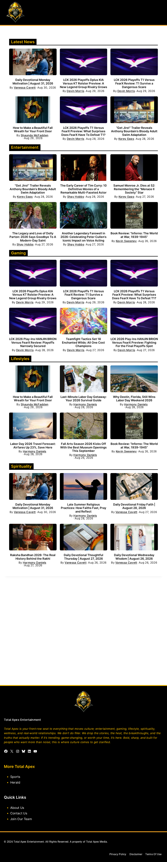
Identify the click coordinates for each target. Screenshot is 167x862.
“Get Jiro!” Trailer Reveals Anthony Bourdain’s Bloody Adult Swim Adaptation (134, 131)
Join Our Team (21, 819)
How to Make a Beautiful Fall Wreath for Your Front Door (33, 129)
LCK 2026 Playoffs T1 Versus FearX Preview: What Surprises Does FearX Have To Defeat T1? (83, 131)
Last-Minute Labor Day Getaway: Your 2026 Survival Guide (83, 398)
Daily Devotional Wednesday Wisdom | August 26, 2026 (134, 556)
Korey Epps (126, 138)
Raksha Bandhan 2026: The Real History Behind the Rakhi (32, 556)
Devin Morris (75, 91)
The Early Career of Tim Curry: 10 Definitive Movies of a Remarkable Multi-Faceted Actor (83, 189)
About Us (17, 807)
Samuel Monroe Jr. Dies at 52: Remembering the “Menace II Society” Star (134, 189)
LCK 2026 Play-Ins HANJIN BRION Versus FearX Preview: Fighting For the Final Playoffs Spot (134, 342)
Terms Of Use (153, 854)
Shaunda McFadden (34, 135)
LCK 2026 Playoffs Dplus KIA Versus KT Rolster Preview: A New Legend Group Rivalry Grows (83, 83)
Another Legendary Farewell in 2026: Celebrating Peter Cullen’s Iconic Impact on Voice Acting (83, 237)
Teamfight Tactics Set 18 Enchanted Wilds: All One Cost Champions (83, 342)
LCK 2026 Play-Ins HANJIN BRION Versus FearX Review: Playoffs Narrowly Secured (32, 342)
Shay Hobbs (75, 196)
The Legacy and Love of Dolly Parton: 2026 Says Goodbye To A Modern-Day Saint (32, 237)
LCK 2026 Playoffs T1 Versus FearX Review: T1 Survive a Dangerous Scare (134, 83)
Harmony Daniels (85, 404)
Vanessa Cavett (25, 87)
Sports (15, 777)
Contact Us (18, 813)
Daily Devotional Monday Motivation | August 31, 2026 (33, 81)
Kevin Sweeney (126, 241)
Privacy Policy (117, 854)
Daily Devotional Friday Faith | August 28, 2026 (134, 506)
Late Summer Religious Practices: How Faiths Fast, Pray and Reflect (83, 508)
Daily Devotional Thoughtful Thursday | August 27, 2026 (83, 556)
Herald (15, 782)
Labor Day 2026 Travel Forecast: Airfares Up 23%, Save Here (33, 445)
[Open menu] (160, 12)
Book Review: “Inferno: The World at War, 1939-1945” (134, 235)
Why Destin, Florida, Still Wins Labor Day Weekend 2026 (134, 398)
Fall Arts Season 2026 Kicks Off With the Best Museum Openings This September (83, 447)
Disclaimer (135, 854)
